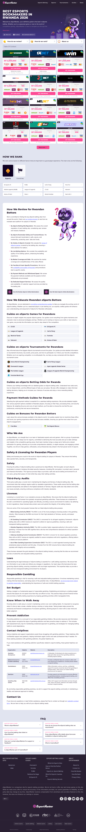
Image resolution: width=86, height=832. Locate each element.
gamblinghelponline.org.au (37, 681)
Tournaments (64, 2)
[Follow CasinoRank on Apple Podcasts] (81, 801)
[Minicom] (17, 817)
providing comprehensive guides (41, 304)
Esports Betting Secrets (54, 781)
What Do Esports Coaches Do (53, 777)
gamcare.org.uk (34, 674)
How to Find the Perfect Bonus (52, 769)
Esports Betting (43, 2)
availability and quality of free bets (24, 267)
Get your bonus (16, 68)
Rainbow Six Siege (33, 776)
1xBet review (43, 71)
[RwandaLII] (24, 817)
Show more (42, 147)
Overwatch (32, 767)
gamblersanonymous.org (37, 653)
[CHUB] (34, 817)
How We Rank (75, 776)
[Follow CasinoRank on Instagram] (65, 801)
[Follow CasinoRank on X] (69, 801)
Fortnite (32, 770)
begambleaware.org (36, 666)
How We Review (75, 773)
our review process (31, 219)
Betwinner (11, 767)
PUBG (33, 773)
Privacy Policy (75, 779)
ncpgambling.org (35, 659)
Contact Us (75, 770)
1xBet (11, 770)
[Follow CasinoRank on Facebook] (60, 801)
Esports (53, 2)
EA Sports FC (33, 779)
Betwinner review (16, 71)
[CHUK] (58, 817)
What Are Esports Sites (54, 765)
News (81, 2)
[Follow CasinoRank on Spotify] (77, 801)
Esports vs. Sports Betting (54, 773)
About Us (75, 767)
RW (5, 801)
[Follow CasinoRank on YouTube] (73, 801)
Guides (74, 2)
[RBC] (46, 817)
